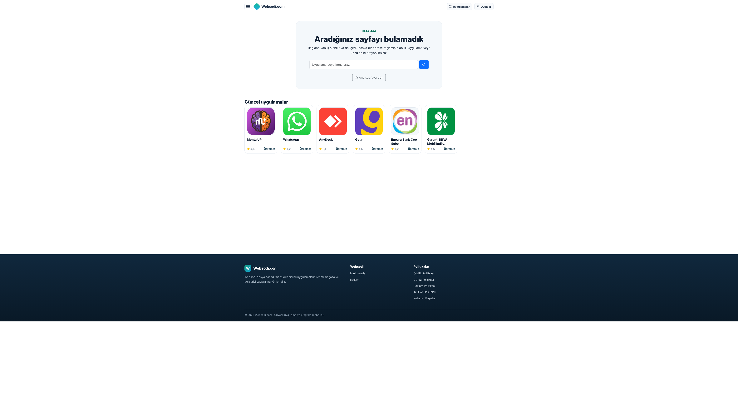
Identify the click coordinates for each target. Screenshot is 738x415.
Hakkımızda (357, 273)
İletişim (354, 279)
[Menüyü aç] (248, 6)
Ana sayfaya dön (370, 77)
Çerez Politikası (424, 279)
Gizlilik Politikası (424, 273)
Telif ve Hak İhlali (424, 292)
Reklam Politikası (424, 286)
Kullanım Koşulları (425, 298)
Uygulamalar (461, 6)
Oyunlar (486, 6)
